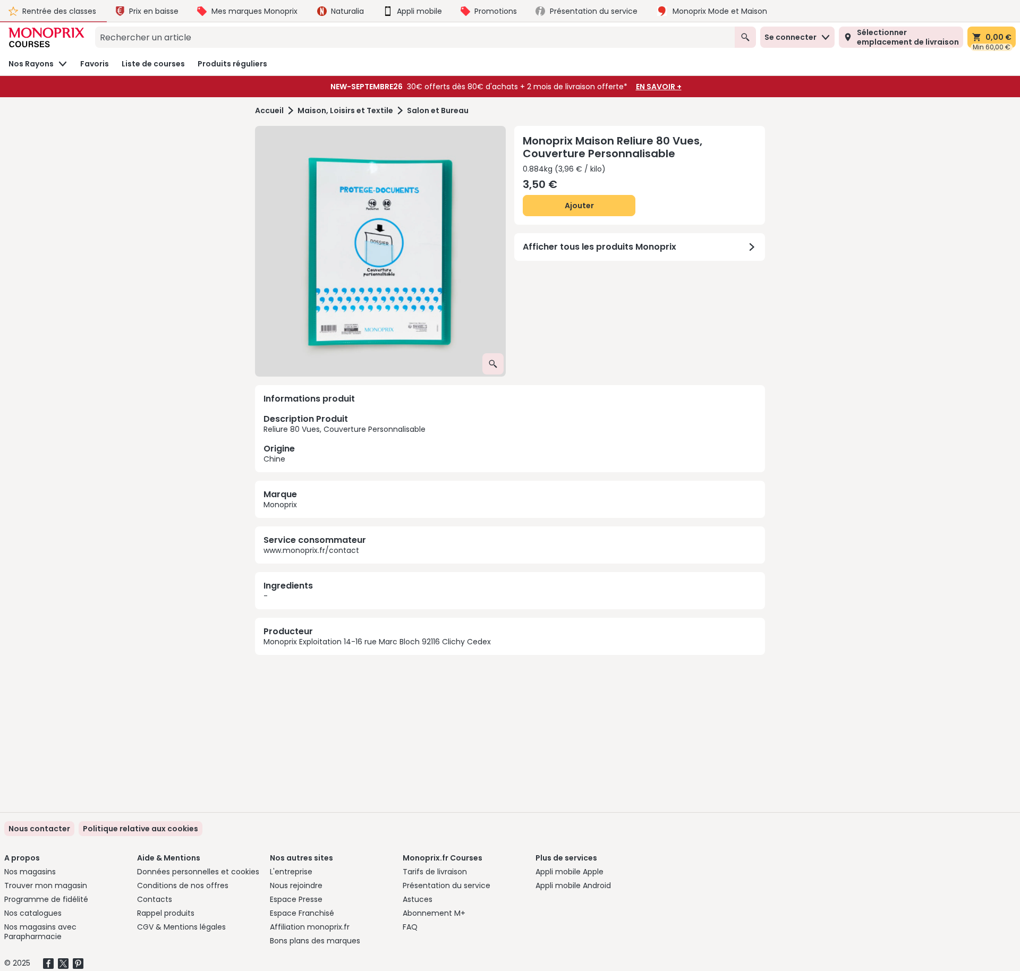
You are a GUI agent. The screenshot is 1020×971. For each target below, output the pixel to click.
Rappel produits (165, 913)
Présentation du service (446, 885)
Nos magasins (30, 871)
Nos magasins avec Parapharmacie (40, 932)
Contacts (154, 899)
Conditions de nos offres (182, 885)
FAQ (410, 927)
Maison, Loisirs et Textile (345, 111)
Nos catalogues (33, 913)
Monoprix (280, 504)
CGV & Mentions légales (181, 927)
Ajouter (579, 205)
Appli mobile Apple (570, 871)
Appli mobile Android (573, 885)
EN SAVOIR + (659, 86)
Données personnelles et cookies (198, 871)
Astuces (417, 899)
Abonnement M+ (434, 913)
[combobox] (415, 37)
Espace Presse (296, 899)
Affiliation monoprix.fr (310, 927)
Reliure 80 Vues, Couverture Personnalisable (345, 438)
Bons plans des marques (315, 940)
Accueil (269, 111)
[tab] (380, 251)
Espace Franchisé (302, 913)
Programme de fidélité (46, 899)
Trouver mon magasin (45, 885)
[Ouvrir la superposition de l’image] (493, 363)
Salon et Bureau (438, 111)
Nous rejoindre (296, 885)
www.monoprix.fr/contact (311, 550)
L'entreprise (291, 871)
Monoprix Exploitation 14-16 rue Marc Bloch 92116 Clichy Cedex (377, 641)
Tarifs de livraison (435, 871)
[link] (140, 828)
